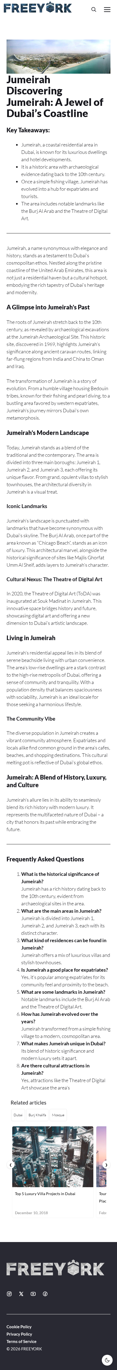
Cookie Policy (19, 1326)
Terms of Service (21, 1341)
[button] (94, 9)
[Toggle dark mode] (107, 1360)
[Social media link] (9, 1294)
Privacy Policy (19, 1334)
